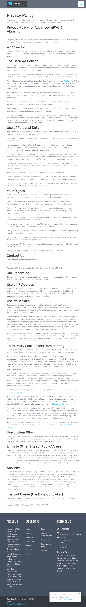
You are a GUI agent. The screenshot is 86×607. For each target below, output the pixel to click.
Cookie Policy (24, 604)
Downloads (30, 542)
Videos (28, 546)
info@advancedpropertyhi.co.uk (69, 534)
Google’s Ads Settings (15, 392)
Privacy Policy (12, 604)
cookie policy (33, 341)
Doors (43, 529)
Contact (29, 550)
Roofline (44, 551)
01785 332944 (65, 529)
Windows (29, 554)
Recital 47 (68, 81)
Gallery (28, 533)
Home (28, 529)
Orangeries (45, 540)
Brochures (30, 537)
